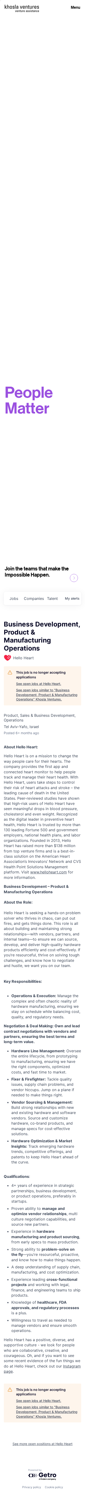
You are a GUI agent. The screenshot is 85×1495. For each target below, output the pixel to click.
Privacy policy (31, 1487)
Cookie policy (54, 1487)
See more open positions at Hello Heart (42, 1444)
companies (33, 598)
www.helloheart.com (48, 872)
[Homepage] (22, 7)
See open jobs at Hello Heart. (38, 684)
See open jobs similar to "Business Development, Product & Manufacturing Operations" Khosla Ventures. (46, 694)
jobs (13, 598)
